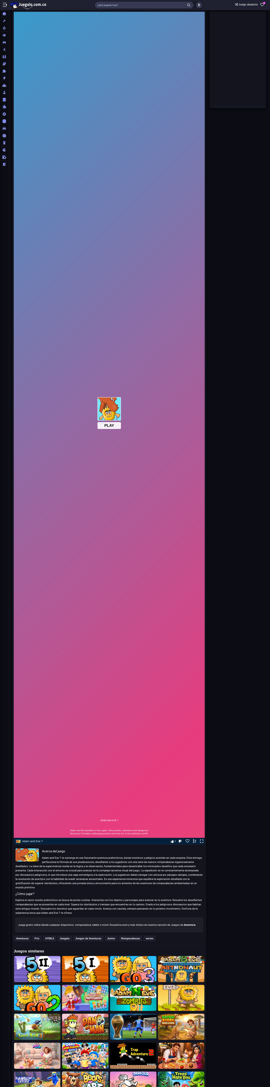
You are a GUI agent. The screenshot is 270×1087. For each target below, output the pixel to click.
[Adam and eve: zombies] (133, 998)
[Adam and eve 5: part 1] (85, 969)
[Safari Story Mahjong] (181, 1027)
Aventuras (22, 938)
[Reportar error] (195, 841)
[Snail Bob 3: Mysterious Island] (37, 1027)
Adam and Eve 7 (32, 841)
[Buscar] (189, 5)
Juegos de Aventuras (88, 938)
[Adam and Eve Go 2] (37, 998)
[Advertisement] (233, 58)
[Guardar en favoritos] (187, 841)
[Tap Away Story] (37, 1056)
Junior (111, 938)
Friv (37, 938)
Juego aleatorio (248, 4)
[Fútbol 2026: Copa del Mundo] (133, 1027)
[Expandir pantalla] (201, 841)
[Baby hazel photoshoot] (85, 998)
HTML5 (49, 938)
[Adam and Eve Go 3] (133, 969)
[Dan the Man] (85, 1027)
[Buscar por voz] (199, 5)
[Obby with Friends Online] (85, 1056)
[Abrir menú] (5, 5)
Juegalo (65, 938)
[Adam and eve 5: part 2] (37, 969)
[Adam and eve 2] (181, 998)
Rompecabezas (130, 938)
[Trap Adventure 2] (133, 1056)
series (149, 938)
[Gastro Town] (181, 1056)
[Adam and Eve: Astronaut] (181, 969)
